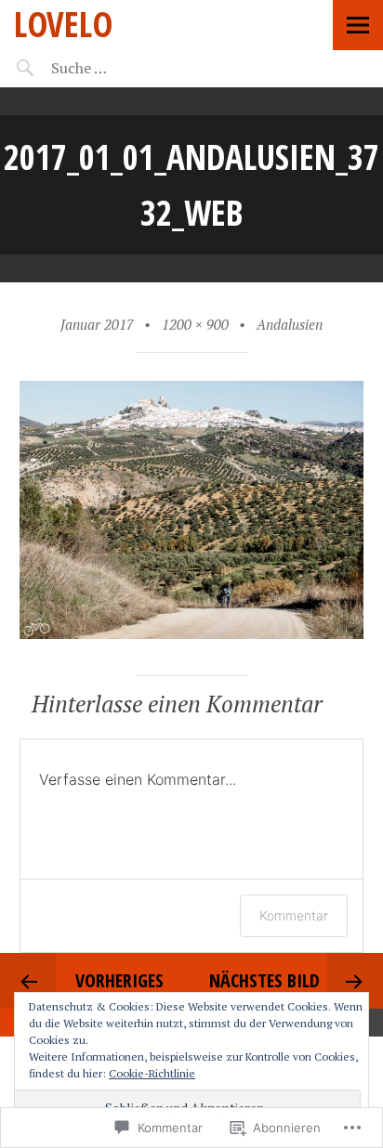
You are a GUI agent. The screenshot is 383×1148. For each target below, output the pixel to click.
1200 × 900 (195, 324)
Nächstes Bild (264, 980)
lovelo (63, 23)
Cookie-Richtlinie (152, 1073)
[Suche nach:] (128, 67)
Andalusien (290, 324)
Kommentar (293, 915)
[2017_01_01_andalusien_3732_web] (192, 633)
